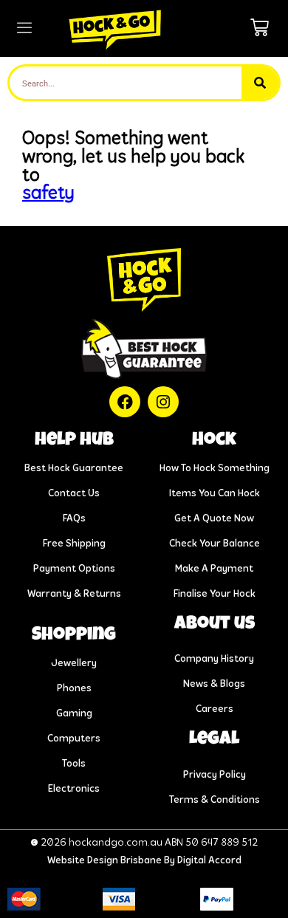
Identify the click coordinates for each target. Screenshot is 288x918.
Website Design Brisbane (104, 860)
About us (214, 625)
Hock (214, 441)
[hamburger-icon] (24, 29)
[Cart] (259, 27)
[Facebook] (124, 401)
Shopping (74, 636)
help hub (74, 441)
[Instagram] (163, 401)
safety (48, 194)
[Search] (259, 82)
